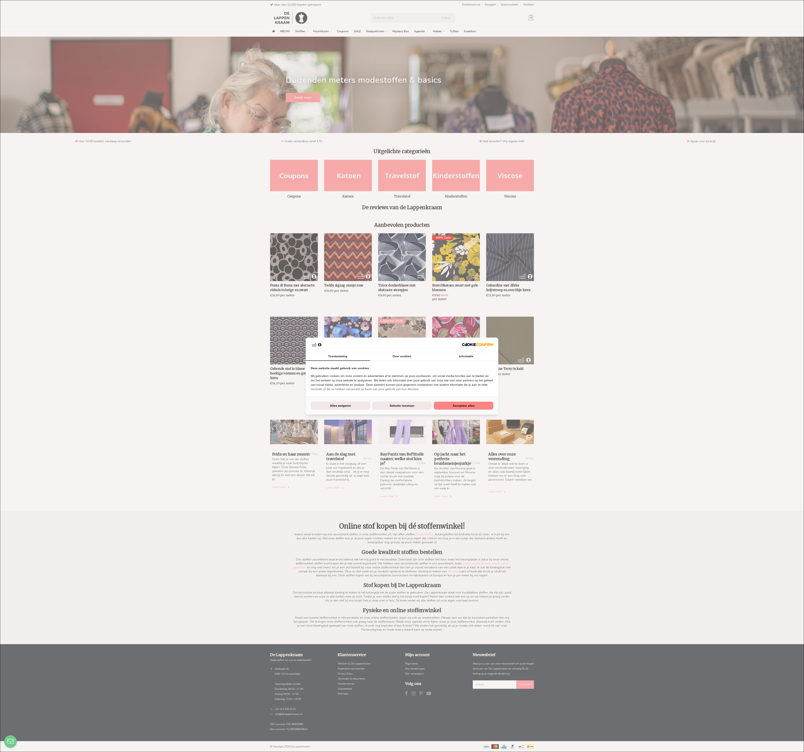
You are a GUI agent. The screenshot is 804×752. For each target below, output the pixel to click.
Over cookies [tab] (402, 356)
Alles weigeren (340, 405)
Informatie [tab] (466, 356)
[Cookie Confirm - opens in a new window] (477, 344)
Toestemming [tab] (337, 356)
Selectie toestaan (402, 405)
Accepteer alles (464, 405)
